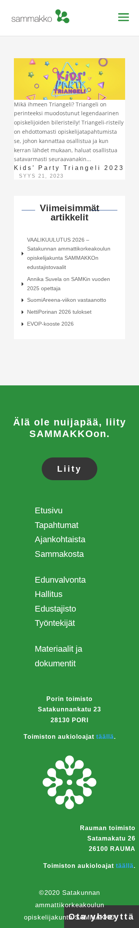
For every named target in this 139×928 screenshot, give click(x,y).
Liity (69, 469)
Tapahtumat (56, 525)
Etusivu (49, 510)
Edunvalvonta (60, 580)
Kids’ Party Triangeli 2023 (69, 168)
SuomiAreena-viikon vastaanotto (66, 300)
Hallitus (49, 594)
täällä (105, 736)
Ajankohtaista (60, 539)
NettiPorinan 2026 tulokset (59, 312)
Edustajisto (55, 609)
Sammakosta (59, 554)
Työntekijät (55, 623)
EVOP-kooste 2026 (50, 324)
